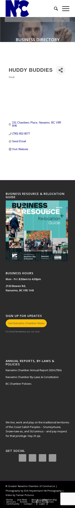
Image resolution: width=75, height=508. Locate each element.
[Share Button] (60, 70)
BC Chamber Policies (18, 384)
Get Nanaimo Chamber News (26, 323)
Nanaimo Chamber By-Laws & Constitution (32, 377)
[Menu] (63, 8)
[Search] (54, 8)
